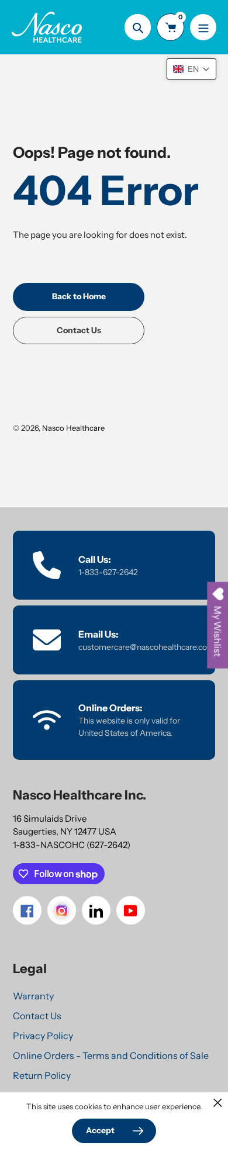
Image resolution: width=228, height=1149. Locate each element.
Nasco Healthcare (73, 427)
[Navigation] (203, 27)
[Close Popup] (217, 1102)
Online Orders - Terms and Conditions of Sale (111, 1055)
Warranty (33, 996)
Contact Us (37, 1016)
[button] (191, 69)
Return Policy (42, 1075)
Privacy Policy (43, 1035)
